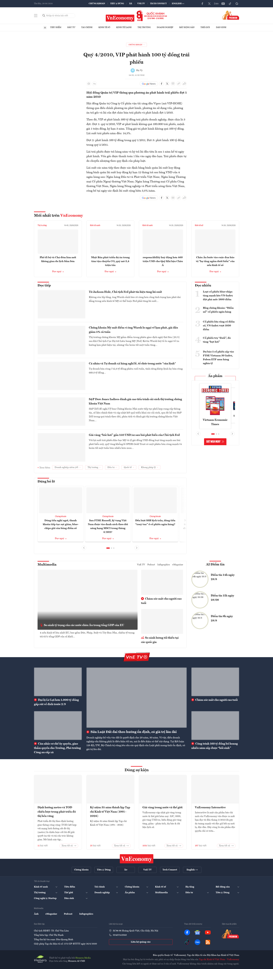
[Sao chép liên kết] (178, 83)
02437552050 (120, 935)
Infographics (163, 565)
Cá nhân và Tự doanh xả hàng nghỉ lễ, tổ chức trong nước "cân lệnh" (132, 363)
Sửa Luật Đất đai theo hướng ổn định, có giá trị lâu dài (133, 732)
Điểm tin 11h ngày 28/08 (222, 597)
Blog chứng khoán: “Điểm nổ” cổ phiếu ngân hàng (218, 310)
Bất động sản (186, 27)
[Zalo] (216, 3)
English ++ (178, 4)
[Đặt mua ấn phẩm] (230, 15)
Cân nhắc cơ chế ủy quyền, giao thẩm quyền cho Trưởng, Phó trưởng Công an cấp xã (57, 748)
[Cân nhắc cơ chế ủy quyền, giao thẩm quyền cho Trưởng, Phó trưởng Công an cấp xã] (58, 725)
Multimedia (47, 564)
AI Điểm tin (215, 564)
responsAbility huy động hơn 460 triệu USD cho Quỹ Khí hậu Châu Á (163, 261)
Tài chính (86, 27)
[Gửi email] (173, 83)
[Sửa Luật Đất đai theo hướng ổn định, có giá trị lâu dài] (136, 697)
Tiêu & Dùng (117, 4)
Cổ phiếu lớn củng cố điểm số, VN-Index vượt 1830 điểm (219, 325)
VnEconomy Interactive (210, 807)
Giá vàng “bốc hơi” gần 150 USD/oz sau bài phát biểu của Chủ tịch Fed (134, 435)
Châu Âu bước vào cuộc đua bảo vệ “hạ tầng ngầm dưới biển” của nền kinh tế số (215, 261)
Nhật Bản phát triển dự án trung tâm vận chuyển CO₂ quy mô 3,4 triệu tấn (110, 261)
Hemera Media (83, 958)
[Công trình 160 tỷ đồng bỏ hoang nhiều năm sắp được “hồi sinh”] (215, 725)
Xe (130, 4)
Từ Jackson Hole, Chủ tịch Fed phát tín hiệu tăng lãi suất (125, 292)
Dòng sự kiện (137, 770)
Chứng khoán (97, 4)
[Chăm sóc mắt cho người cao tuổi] (215, 681)
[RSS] (208, 942)
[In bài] (88, 83)
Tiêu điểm (55, 27)
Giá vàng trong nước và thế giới (162, 807)
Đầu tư (71, 27)
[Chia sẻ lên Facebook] (161, 83)
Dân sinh (221, 27)
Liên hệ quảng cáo (140, 942)
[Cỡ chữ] (94, 83)
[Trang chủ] (45, 27)
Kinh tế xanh (124, 27)
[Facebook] (202, 3)
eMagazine (177, 565)
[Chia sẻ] (184, 83)
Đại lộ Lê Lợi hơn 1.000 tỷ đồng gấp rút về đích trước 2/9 (56, 702)
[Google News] (237, 3)
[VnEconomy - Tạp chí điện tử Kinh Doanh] (136, 858)
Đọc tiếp (44, 285)
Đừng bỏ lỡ (46, 481)
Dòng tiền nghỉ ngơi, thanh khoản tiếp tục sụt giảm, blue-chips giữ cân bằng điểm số (60, 524)
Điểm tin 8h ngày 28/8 (222, 618)
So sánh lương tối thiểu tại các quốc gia (160, 640)
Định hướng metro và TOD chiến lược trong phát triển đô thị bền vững (57, 812)
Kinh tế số (104, 27)
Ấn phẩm (215, 376)
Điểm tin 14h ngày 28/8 (223, 577)
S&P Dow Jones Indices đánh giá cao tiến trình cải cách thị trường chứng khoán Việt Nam (135, 401)
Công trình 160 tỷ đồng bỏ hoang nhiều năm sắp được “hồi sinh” (214, 746)
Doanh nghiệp (165, 27)
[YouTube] (223, 3)
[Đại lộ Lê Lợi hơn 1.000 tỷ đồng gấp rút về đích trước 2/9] (58, 681)
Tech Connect (158, 4)
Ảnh (36, 914)
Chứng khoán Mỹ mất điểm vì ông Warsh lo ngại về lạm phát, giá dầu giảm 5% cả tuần (133, 330)
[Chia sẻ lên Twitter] (167, 83)
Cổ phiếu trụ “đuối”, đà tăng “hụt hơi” (217, 340)
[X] (209, 3)
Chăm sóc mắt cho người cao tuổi (161, 601)
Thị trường (144, 27)
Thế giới (205, 27)
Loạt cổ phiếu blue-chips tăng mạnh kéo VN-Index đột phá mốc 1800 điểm (218, 295)
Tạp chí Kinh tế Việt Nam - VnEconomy (219, 959)
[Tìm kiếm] (44, 15)
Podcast (151, 565)
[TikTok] (230, 3)
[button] (108, 548)
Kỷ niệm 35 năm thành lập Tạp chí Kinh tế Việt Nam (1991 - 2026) (110, 812)
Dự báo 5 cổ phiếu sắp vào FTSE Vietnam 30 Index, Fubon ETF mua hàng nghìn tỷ (218, 357)
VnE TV (141, 4)
